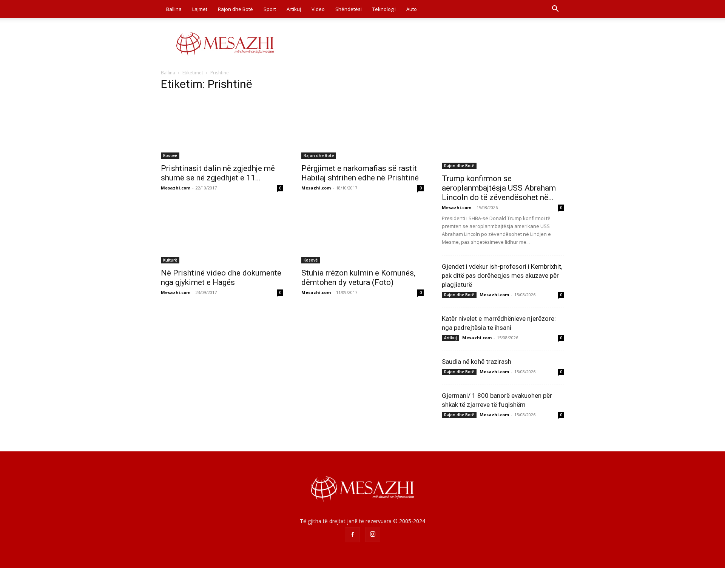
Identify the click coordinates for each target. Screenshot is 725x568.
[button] (555, 9)
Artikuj (294, 9)
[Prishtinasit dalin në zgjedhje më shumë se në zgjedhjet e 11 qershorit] (222, 129)
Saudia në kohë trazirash (476, 361)
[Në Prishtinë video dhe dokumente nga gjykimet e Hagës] (222, 233)
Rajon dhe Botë (235, 9)
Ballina (174, 9)
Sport (270, 9)
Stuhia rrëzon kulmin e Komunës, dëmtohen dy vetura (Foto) (358, 277)
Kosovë (170, 155)
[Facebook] (352, 534)
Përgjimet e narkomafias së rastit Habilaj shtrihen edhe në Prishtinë (360, 173)
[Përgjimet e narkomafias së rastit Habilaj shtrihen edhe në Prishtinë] (362, 129)
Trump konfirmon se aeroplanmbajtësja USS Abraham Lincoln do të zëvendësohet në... (499, 188)
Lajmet (199, 9)
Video (318, 9)
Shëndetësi (348, 9)
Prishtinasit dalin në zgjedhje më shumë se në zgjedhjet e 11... (218, 173)
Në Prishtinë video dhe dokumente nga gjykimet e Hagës (221, 277)
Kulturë (170, 260)
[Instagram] (372, 534)
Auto (411, 9)
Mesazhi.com (175, 188)
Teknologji (384, 9)
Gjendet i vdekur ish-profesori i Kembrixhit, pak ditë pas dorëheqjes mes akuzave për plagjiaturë (502, 275)
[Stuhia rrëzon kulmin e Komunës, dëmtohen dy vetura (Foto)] (362, 233)
